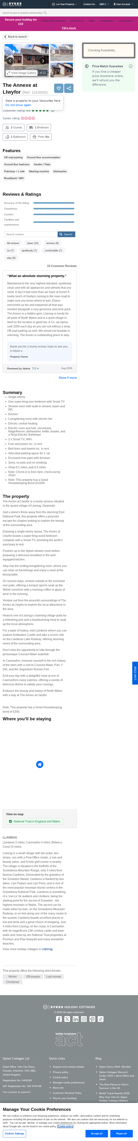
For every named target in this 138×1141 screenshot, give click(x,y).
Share (68, 88)
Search (68, 234)
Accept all (96, 1133)
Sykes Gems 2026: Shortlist (115, 1066)
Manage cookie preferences (69, 1082)
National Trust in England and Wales (37, 821)
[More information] (131, 66)
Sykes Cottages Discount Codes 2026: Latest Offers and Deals (116, 1076)
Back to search (17, 36)
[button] (10, 60)
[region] (69, 1122)
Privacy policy (60, 1072)
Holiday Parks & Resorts (53, 21)
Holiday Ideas (107, 21)
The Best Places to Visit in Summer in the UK (114, 1086)
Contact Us (89, 4)
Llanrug (47, 949)
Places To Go (77, 21)
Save (58, 88)
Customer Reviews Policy (67, 1092)
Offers (92, 21)
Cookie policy (60, 1077)
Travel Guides (126, 21)
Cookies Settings (14, 1133)
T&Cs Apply (69, 28)
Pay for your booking (64, 1098)
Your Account (123, 4)
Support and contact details (68, 1066)
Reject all (121, 1133)
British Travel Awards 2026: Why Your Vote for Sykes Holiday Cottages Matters (114, 1097)
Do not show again (18, 105)
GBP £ (103, 4)
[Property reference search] (45, 12)
